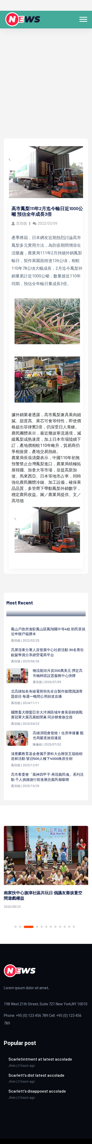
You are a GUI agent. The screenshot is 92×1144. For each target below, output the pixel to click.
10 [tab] (65, 927)
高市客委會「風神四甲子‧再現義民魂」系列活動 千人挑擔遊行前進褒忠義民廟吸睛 (47, 777)
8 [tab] (55, 927)
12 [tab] (74, 927)
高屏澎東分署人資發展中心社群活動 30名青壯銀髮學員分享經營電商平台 (47, 652)
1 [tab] (16, 927)
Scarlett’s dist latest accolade (36, 1075)
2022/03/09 (47, 223)
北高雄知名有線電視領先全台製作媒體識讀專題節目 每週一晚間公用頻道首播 (47, 693)
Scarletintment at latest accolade (40, 1058)
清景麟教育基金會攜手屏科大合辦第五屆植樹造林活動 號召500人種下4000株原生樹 (47, 756)
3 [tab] (28, 927)
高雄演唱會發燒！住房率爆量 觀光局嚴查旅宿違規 (58, 735)
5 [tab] (42, 927)
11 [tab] (69, 927)
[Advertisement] (46, 90)
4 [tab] (37, 927)
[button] (83, 18)
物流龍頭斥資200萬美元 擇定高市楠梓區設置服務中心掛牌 (58, 673)
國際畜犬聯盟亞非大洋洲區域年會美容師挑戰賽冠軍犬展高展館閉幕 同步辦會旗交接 (47, 714)
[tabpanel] (46, 868)
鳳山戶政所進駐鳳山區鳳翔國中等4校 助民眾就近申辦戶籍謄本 (48, 631)
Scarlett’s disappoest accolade (37, 1090)
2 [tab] (20, 927)
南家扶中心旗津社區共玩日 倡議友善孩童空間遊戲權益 (43, 895)
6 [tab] (46, 927)
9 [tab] (60, 927)
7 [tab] (51, 927)
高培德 (21, 223)
